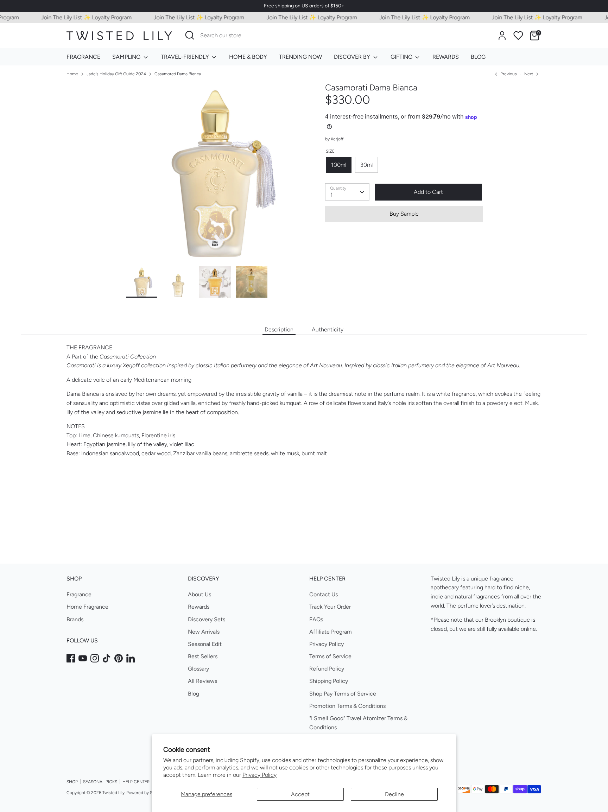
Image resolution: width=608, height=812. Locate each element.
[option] (215, 174)
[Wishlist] (518, 35)
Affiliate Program (330, 631)
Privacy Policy (259, 775)
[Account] (502, 35)
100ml (338, 164)
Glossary (198, 668)
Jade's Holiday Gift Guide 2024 (116, 73)
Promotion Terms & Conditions (347, 706)
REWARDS (445, 56)
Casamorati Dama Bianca (177, 73)
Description (279, 329)
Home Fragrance (87, 606)
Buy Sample (404, 213)
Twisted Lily (113, 792)
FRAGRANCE (83, 56)
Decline (394, 794)
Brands (74, 619)
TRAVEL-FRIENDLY (185, 56)
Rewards (198, 606)
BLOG (478, 56)
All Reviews (202, 681)
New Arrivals (204, 631)
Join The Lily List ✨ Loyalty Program (76, 17)
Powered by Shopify (145, 792)
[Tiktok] (106, 658)
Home (72, 73)
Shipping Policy (328, 681)
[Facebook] (70, 658)
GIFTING (402, 56)
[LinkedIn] (130, 658)
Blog (193, 693)
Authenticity (327, 329)
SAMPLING (127, 56)
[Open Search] (190, 35)
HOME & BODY (248, 56)
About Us (199, 594)
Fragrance (78, 594)
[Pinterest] (118, 658)
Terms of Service (330, 656)
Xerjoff (337, 139)
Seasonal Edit (205, 644)
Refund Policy (326, 668)
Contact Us (323, 594)
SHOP (72, 781)
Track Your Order (330, 606)
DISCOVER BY (353, 56)
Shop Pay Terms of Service (342, 693)
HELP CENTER (136, 781)
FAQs (316, 619)
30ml (366, 164)
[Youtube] (82, 658)
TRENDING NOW (300, 56)
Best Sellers (202, 656)
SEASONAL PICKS (100, 781)
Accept (300, 794)
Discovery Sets (206, 619)
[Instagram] (94, 658)
